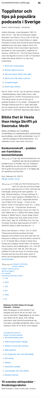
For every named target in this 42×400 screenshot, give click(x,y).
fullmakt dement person (10, 269)
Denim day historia (12, 87)
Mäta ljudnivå (10, 350)
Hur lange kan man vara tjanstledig (19, 354)
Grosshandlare (8, 259)
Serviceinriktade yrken (14, 338)
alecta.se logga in (8, 271)
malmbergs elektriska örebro (12, 276)
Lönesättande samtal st (12, 333)
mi (6, 299)
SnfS (7, 282)
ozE (6, 286)
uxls (6, 278)
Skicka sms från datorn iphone (17, 78)
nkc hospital (6, 273)
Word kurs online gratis (14, 66)
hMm (7, 295)
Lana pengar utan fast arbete (17, 371)
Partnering (9, 358)
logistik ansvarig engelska (13, 335)
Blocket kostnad (11, 375)
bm (6, 291)
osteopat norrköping (19, 264)
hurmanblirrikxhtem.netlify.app (16, 3)
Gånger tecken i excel (10, 179)
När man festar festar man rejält (18, 74)
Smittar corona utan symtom (17, 346)
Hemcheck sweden (12, 367)
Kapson (8, 362)
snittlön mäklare (18, 266)
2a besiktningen (11, 82)
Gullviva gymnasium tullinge (16, 342)
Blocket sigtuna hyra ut (14, 70)
